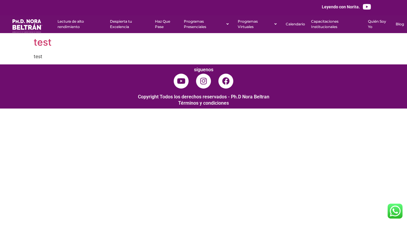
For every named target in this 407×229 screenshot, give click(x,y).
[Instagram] (203, 81)
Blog (400, 24)
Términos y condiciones (203, 103)
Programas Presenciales (195, 24)
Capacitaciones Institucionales (324, 24)
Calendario (295, 24)
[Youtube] (366, 6)
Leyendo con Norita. (341, 7)
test (43, 42)
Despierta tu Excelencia (121, 24)
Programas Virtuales (248, 24)
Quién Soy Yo (377, 24)
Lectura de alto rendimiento (71, 24)
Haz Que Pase (162, 24)
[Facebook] (225, 81)
